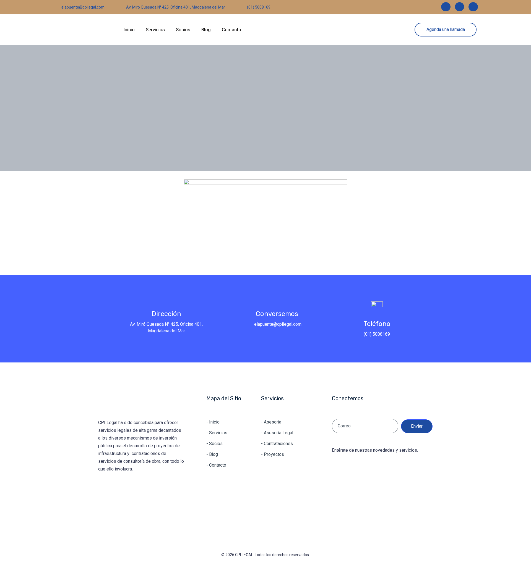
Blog (206, 29)
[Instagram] (459, 7)
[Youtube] (473, 7)
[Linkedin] (446, 7)
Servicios (155, 29)
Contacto (231, 29)
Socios (183, 29)
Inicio (129, 29)
